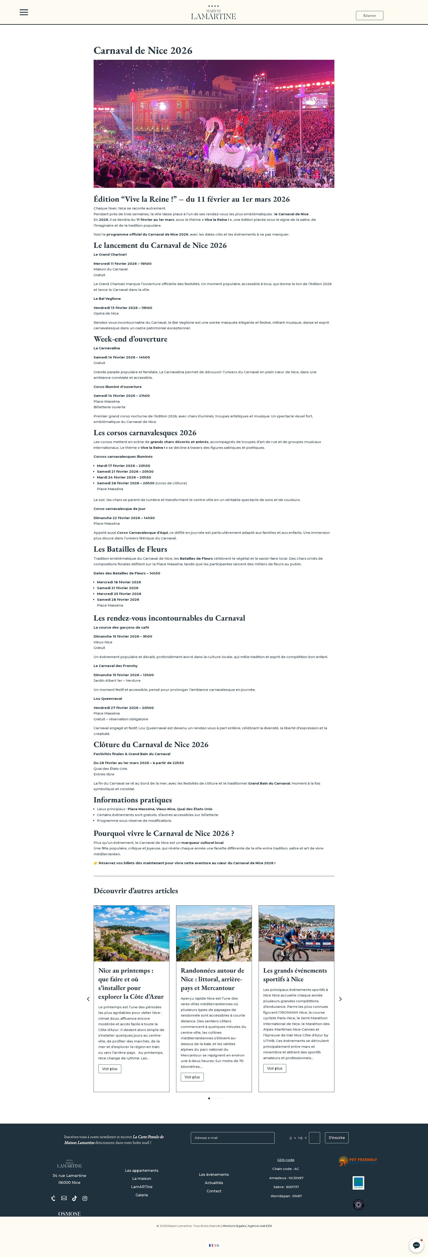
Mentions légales (234, 1226)
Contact (214, 1191)
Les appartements (141, 1170)
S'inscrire (337, 1138)
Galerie (142, 1195)
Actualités (214, 1183)
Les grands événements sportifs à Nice (295, 974)
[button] (416, 1245)
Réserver (369, 15)
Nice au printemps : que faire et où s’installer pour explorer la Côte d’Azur (131, 983)
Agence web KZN (259, 1226)
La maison (141, 1178)
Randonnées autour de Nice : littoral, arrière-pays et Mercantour (212, 979)
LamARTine (141, 1187)
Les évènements (214, 1174)
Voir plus (109, 1069)
